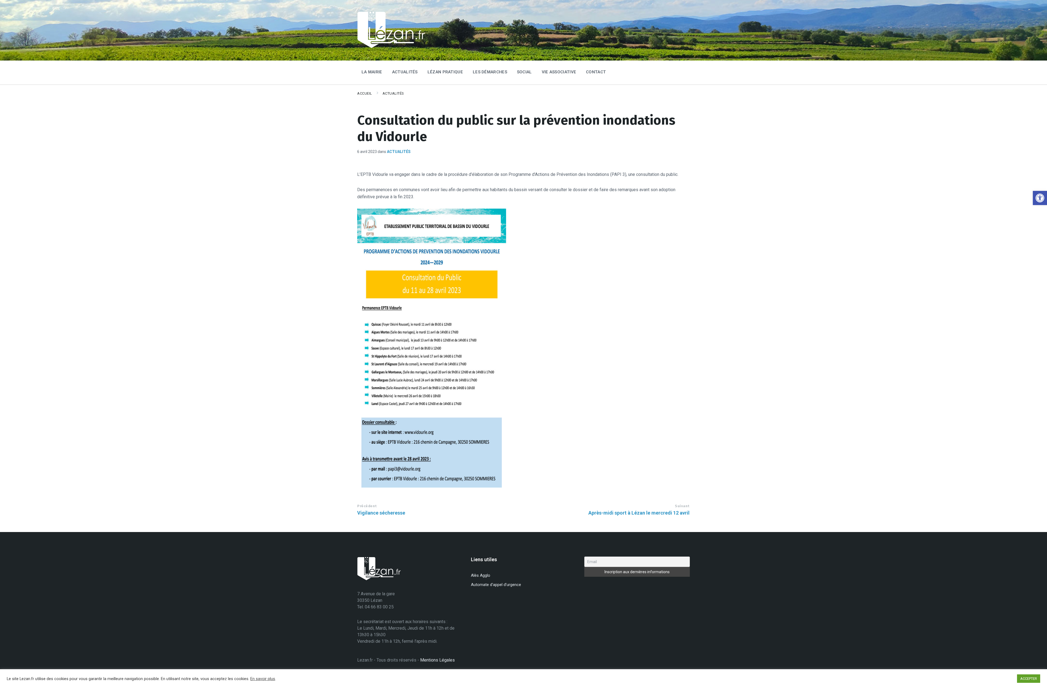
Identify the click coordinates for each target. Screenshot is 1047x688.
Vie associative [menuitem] (559, 72)
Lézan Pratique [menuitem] (445, 72)
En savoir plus (262, 678)
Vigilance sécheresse (381, 513)
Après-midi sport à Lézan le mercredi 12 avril (639, 513)
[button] (1040, 198)
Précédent (367, 506)
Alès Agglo (480, 575)
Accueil (364, 93)
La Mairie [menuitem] (372, 72)
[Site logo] (391, 47)
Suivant (682, 506)
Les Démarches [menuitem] (490, 72)
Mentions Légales (437, 660)
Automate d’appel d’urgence (496, 584)
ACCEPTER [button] (1028, 679)
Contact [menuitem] (596, 72)
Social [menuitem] (524, 72)
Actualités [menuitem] (405, 72)
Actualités (393, 93)
